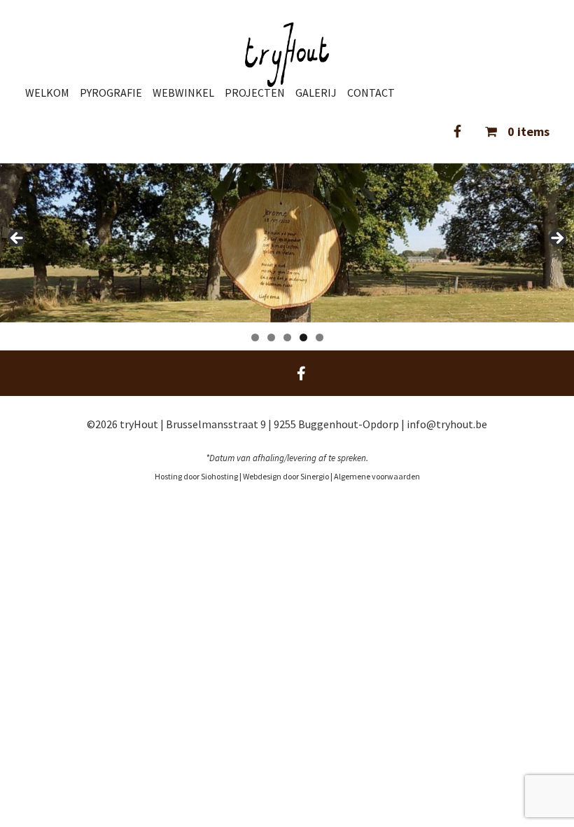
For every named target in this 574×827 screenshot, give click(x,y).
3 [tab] (287, 337)
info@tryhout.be (447, 424)
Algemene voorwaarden (377, 476)
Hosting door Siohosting (197, 476)
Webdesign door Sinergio (286, 476)
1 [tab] (255, 337)
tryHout (140, 424)
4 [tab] (303, 337)
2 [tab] (271, 337)
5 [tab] (319, 337)
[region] (287, 243)
